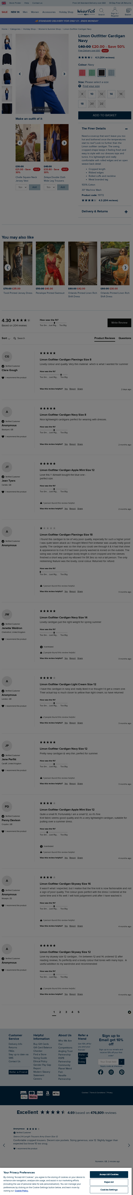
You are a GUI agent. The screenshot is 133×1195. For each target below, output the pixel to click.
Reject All (109, 1182)
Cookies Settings (109, 1189)
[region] (66, 1181)
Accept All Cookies (109, 1174)
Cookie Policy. (21, 1190)
